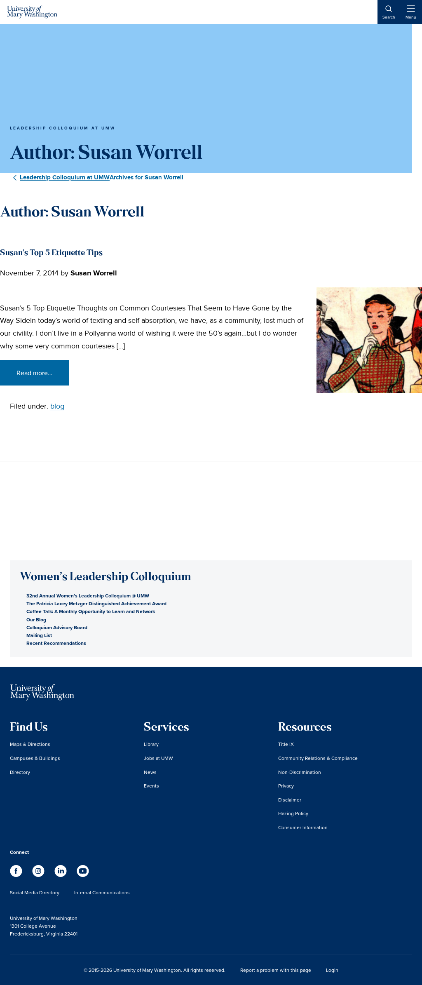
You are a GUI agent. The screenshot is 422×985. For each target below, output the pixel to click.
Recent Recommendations (56, 642)
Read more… (34, 372)
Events (151, 785)
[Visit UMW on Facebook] (17, 875)
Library (151, 744)
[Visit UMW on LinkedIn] (61, 875)
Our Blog (36, 619)
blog (57, 406)
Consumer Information (303, 827)
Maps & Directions (30, 744)
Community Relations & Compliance (318, 758)
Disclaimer (289, 799)
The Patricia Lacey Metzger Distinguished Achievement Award (96, 603)
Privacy (286, 785)
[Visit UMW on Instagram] (39, 875)
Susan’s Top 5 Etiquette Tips (51, 253)
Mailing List (39, 635)
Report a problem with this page (275, 969)
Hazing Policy (293, 813)
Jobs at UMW (158, 758)
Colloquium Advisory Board (56, 627)
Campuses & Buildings (35, 758)
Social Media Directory (34, 892)
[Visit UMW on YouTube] (83, 875)
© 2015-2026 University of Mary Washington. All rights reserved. (154, 969)
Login (332, 969)
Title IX (286, 744)
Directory (20, 772)
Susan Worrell (93, 273)
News (150, 772)
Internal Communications (102, 892)
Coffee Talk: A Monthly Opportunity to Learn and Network (90, 611)
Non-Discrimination (299, 772)
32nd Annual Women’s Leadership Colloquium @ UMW (87, 595)
